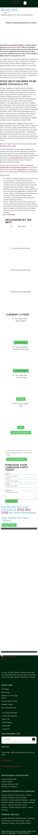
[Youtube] (9, 680)
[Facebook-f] (2, 680)
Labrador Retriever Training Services (13, 818)
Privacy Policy (26, 831)
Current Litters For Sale (9, 701)
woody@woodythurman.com (11, 766)
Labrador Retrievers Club (9, 784)
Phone (7, 478)
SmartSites (12, 833)
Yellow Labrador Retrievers (19, 800)
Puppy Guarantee (17, 158)
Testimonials (6, 726)
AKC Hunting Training (23, 823)
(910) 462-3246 (6, 760)
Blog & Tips (6, 719)
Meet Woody (5, 692)
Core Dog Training (18, 821)
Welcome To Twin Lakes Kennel (9, 697)
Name (7, 473)
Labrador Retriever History (18, 807)
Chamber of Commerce (9, 786)
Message (8, 490)
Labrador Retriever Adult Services (12, 795)
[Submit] (34, 739)
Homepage (5, 689)
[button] (25, 3)
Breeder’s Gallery (7, 704)
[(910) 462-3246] (2, 758)
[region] (19, 590)
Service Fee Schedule (9, 716)
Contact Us (6, 729)
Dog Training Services (8, 708)
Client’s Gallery (7, 722)
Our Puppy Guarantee (9, 713)
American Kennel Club (12, 47)
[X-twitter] (6, 680)
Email (7, 483)
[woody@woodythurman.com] (2, 764)
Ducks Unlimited (6, 782)
